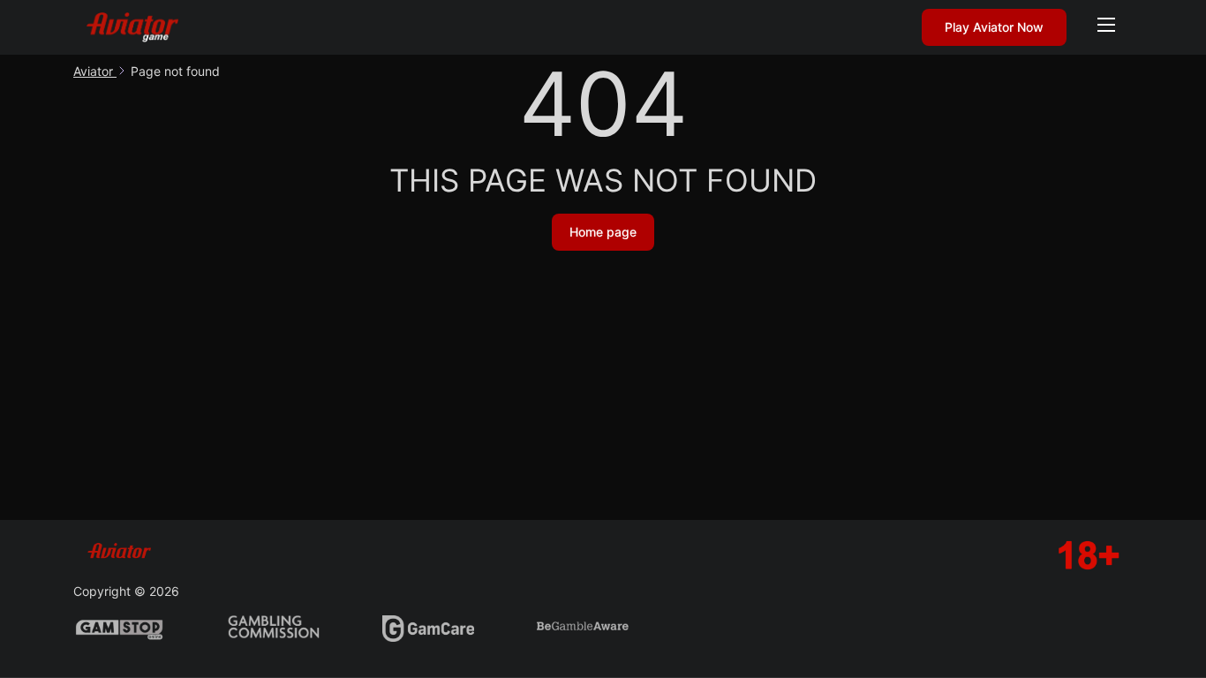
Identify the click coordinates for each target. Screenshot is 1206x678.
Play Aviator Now (994, 26)
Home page (603, 231)
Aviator (95, 71)
